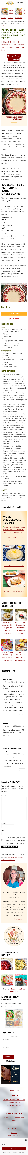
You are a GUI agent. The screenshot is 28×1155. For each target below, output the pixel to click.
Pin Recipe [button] (15, 318)
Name (4, 823)
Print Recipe (14, 59)
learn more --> (19, 919)
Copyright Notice (14, 1105)
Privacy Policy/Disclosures (14, 1100)
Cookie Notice (14, 1102)
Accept (14, 1148)
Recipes (10, 18)
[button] (25, 1140)
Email (4, 830)
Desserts (18, 18)
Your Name (6, 1047)
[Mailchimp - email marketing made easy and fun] (11, 1062)
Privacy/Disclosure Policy (18, 1152)
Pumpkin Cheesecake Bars (14, 591)
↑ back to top (14, 1090)
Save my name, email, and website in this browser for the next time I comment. (15, 840)
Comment (5, 795)
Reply (22, 715)
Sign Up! (7, 1118)
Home (3, 18)
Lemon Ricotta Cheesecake (14, 566)
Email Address (7, 1039)
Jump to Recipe (14, 56)
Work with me (14, 1135)
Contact (14, 1133)
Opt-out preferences (7, 1152)
